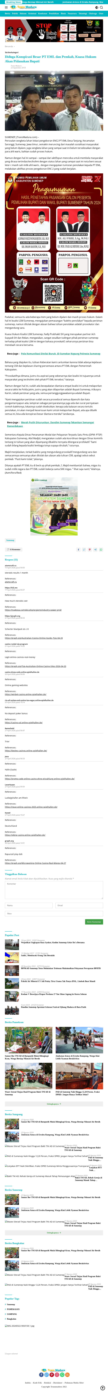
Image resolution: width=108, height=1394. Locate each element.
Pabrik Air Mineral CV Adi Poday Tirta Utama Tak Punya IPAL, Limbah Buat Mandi (58, 981)
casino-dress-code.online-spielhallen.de (22, 672)
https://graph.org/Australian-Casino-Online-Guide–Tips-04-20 (34, 638)
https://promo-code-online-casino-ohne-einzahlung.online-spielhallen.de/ (40, 778)
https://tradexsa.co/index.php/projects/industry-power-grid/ (33, 610)
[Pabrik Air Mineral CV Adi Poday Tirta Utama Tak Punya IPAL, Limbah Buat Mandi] (12, 983)
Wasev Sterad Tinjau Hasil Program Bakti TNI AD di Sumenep (27, 1093)
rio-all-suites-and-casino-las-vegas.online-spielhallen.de (29, 700)
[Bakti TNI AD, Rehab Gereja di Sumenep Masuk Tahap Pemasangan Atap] (40, 1176)
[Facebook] (41, 1375)
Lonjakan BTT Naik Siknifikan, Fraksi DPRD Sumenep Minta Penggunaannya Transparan (96, 1169)
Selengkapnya (53, 1104)
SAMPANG (12, 1314)
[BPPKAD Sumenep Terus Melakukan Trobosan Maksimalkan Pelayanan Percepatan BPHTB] (12, 970)
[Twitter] (46, 1375)
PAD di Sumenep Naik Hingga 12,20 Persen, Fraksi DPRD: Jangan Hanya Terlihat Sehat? (78, 1093)
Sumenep (10, 540)
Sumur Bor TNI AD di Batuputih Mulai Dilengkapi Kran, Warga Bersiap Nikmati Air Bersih (27, 1057)
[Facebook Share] (78, 550)
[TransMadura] (23, 7)
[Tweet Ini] (84, 550)
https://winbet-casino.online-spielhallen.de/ (25, 694)
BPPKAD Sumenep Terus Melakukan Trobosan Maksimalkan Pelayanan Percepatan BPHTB (61, 968)
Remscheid (9, 728)
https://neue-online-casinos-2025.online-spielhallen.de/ (31, 807)
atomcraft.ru (10, 565)
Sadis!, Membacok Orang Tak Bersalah (38, 955)
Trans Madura (16, 66)
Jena (7, 756)
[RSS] (67, 1375)
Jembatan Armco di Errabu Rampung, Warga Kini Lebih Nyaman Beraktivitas (69, 2)
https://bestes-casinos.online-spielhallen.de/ (26, 750)
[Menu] (7, 7)
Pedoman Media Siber (74, 1383)
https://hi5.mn (11, 587)
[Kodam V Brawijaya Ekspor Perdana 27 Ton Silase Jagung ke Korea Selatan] (12, 996)
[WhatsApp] (62, 1375)
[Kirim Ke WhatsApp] (101, 550)
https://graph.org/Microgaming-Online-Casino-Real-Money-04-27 (35, 863)
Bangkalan (11, 1319)
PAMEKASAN (13, 1309)
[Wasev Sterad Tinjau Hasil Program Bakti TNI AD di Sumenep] (28, 1076)
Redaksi (47, 1383)
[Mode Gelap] (96, 7)
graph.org (9, 841)
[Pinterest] (52, 1375)
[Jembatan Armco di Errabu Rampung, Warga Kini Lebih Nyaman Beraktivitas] (79, 1040)
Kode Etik (37, 1383)
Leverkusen (10, 784)
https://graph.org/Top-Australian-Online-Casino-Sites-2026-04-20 (35, 666)
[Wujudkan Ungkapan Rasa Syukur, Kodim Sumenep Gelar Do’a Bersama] (12, 944)
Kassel (7, 812)
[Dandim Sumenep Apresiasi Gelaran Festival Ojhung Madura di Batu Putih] (12, 1009)
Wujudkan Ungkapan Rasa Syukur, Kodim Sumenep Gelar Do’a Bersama (53, 943)
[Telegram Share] (95, 550)
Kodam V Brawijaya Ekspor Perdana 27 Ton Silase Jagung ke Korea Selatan (54, 994)
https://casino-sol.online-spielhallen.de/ (23, 722)
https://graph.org (12, 616)
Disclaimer (57, 1383)
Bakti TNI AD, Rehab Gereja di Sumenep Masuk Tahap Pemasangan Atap (88, 1179)
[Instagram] (57, 1375)
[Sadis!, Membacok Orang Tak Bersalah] (12, 957)
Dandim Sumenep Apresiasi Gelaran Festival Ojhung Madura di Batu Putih (53, 1007)
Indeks (28, 1383)
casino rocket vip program (16, 644)
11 (15, 549)
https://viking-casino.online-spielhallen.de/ (25, 835)
